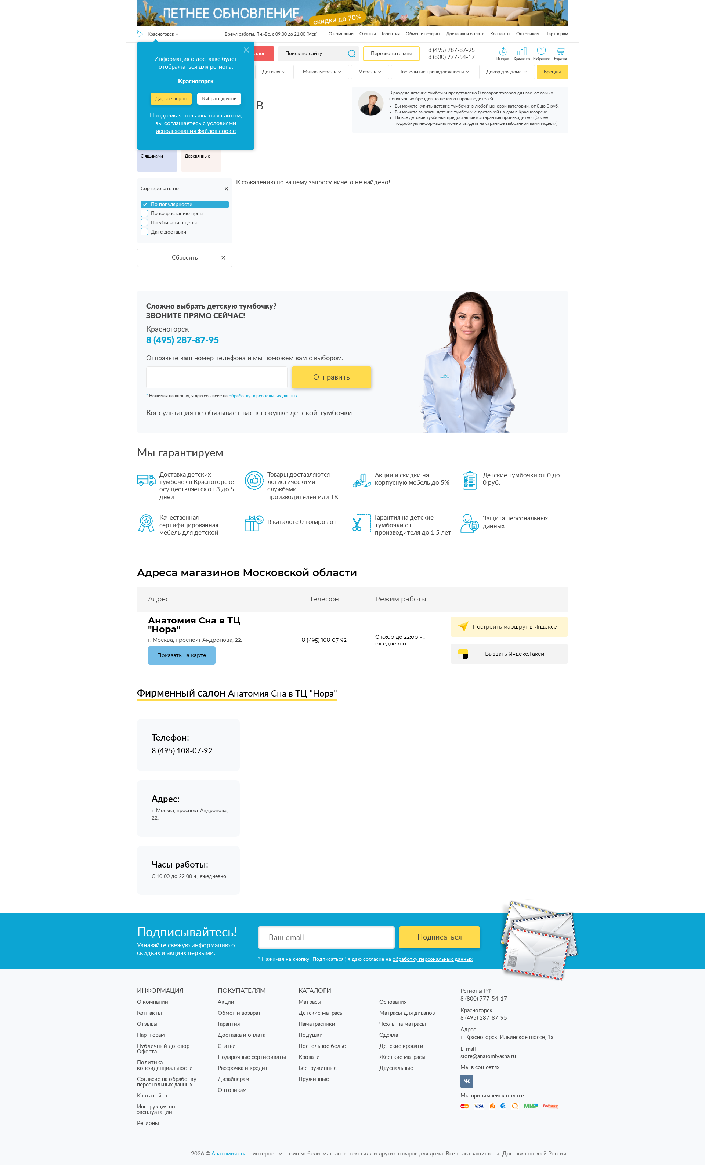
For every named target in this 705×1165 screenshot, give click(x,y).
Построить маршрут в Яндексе (515, 626)
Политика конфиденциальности (165, 1065)
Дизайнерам (233, 1079)
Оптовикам (527, 34)
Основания (392, 1002)
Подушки (311, 1035)
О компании (341, 34)
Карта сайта (152, 1096)
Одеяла (388, 1035)
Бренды (552, 72)
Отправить (331, 377)
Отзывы (367, 34)
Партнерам (556, 34)
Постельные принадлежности (431, 72)
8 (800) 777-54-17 (451, 57)
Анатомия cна (230, 1154)
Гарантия (391, 34)
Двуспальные (396, 1068)
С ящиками (152, 156)
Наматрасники (317, 1024)
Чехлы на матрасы (402, 1024)
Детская (271, 72)
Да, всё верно (171, 98)
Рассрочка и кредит (243, 1068)
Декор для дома (504, 72)
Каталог (255, 53)
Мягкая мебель (320, 72)
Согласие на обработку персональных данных (166, 1082)
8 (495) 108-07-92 (324, 640)
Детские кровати (401, 1046)
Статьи (227, 1046)
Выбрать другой (219, 99)
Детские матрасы (321, 1013)
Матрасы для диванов (407, 1013)
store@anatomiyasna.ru (488, 1056)
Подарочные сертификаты (252, 1057)
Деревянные (197, 156)
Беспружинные (318, 1068)
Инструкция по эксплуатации (156, 1109)
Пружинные (314, 1079)
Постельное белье (322, 1046)
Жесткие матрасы (402, 1057)
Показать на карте (181, 655)
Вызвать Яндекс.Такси (515, 654)
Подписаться (439, 937)
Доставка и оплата (465, 34)
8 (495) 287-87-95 (451, 50)
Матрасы (310, 1002)
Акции (226, 1002)
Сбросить (185, 258)
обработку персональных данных (263, 396)
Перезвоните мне (391, 53)
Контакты (500, 34)
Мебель (367, 72)
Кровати (309, 1057)
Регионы (148, 1123)
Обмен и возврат (423, 34)
